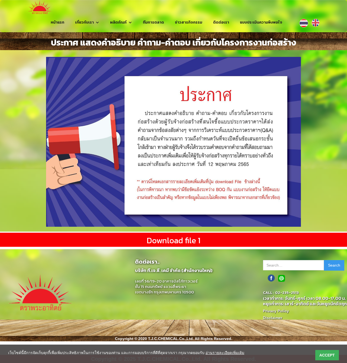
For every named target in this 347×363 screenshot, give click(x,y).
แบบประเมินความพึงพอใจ (261, 22)
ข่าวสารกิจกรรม (188, 22)
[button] (87, 22)
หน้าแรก (57, 22)
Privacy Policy (276, 311)
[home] (39, 7)
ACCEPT (327, 355)
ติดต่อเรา (221, 22)
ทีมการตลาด (153, 22)
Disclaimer (272, 318)
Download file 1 (173, 240)
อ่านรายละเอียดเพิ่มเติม (224, 353)
